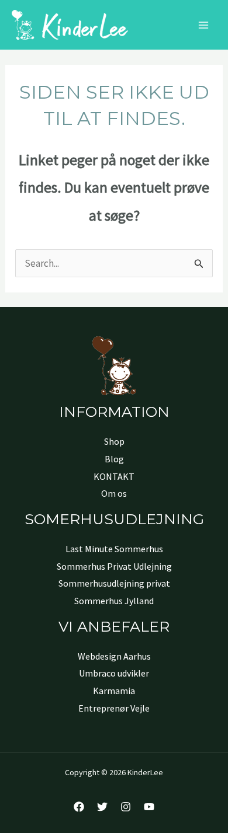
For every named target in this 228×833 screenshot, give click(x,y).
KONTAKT (114, 476)
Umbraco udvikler (114, 673)
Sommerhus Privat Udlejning (114, 566)
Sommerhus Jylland (114, 601)
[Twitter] (102, 806)
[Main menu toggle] (203, 25)
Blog (114, 459)
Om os (114, 493)
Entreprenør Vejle (114, 708)
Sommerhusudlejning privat (114, 583)
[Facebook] (79, 806)
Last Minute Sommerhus (114, 549)
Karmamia (114, 690)
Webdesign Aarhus (114, 656)
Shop (114, 441)
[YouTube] (149, 806)
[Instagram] (125, 806)
